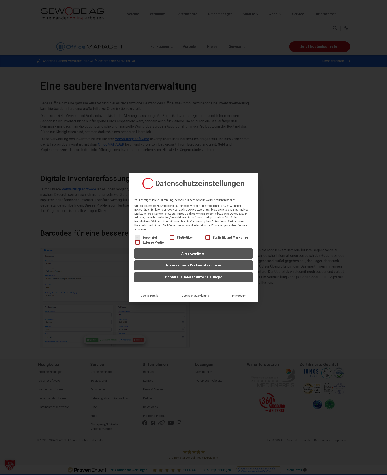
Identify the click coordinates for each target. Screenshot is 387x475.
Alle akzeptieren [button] (193, 253)
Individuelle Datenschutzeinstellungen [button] (193, 277)
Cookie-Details (150, 295)
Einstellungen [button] (219, 225)
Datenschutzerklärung (147, 225)
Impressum (239, 295)
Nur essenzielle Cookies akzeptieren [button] (193, 265)
